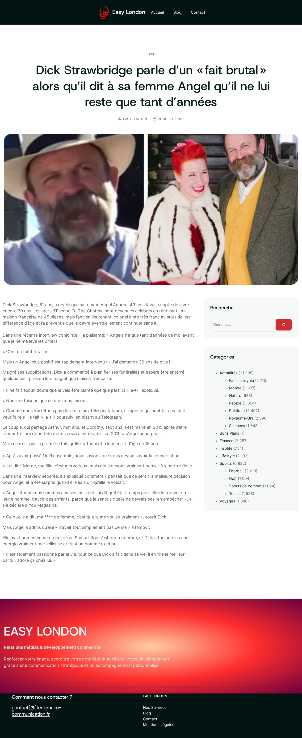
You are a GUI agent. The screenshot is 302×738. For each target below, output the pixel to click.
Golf (233, 478)
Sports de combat (245, 486)
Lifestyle (227, 455)
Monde (235, 388)
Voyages (227, 501)
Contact (150, 719)
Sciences (237, 425)
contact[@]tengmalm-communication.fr (36, 710)
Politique (237, 410)
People (151, 54)
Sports (226, 463)
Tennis (234, 493)
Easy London (128, 12)
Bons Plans (229, 433)
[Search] (284, 324)
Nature (235, 395)
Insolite (226, 448)
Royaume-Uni (241, 418)
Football (236, 471)
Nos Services (154, 707)
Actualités (228, 373)
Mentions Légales (158, 724)
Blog (147, 713)
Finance (226, 440)
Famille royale (241, 380)
